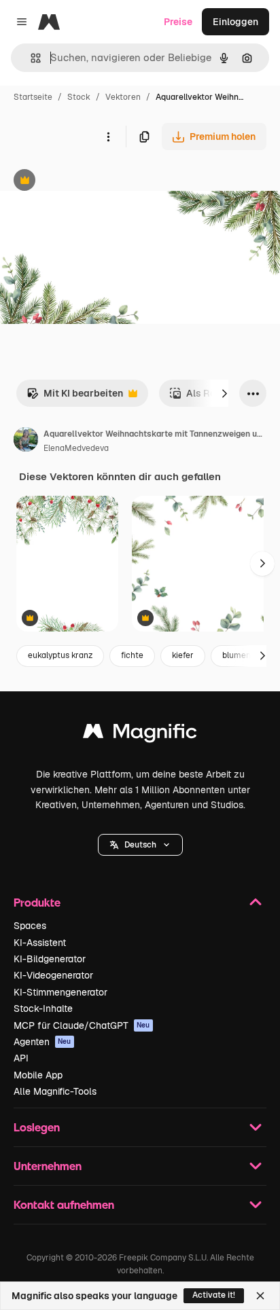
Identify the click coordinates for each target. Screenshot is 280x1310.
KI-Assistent (40, 942)
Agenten (42, 1042)
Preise (178, 22)
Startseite (33, 97)
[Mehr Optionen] (108, 136)
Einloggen (235, 22)
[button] (140, 845)
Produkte (37, 902)
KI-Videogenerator (53, 975)
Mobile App (38, 1075)
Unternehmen (48, 1166)
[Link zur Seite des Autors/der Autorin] (26, 441)
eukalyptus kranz (60, 655)
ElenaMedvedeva (76, 448)
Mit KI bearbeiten (75, 397)
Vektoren (123, 97)
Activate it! (213, 1295)
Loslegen (37, 1127)
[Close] (260, 1296)
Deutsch (140, 844)
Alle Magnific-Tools (55, 1091)
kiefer (183, 655)
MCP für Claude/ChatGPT (82, 1025)
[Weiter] (224, 393)
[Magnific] (140, 734)
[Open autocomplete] (30, 58)
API (21, 1058)
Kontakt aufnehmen (64, 1204)
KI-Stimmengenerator (60, 992)
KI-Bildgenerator (50, 959)
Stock (78, 97)
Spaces (30, 926)
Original (87, 181)
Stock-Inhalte (43, 1008)
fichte (132, 655)
